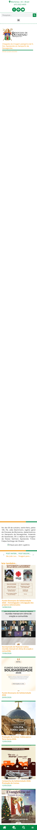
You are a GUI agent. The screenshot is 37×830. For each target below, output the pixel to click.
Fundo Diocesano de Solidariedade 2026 (16, 694)
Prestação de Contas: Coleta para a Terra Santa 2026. (16, 738)
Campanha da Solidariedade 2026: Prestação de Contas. (16, 782)
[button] (18, 20)
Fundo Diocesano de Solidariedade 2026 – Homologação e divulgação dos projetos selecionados (18, 602)
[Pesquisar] (34, 15)
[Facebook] (18, 10)
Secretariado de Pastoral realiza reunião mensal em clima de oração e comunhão (17, 649)
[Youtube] (23, 10)
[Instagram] (14, 10)
